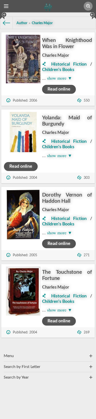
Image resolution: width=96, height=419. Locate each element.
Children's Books (58, 70)
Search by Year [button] (16, 377)
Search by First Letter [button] (22, 367)
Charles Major (55, 55)
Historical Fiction (69, 64)
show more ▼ (59, 78)
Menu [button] (9, 356)
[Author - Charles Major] (46, 64)
